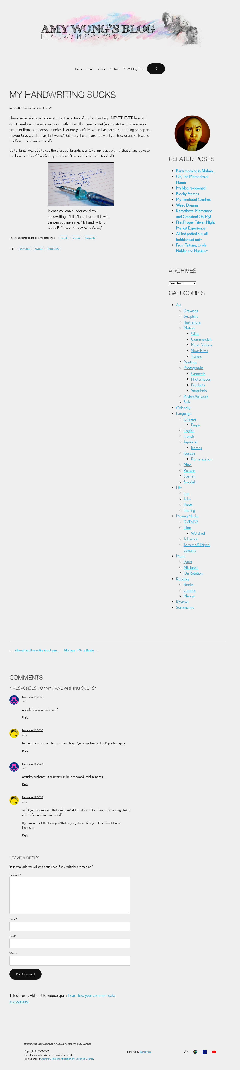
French (189, 436)
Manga (189, 595)
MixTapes (191, 567)
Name (13, 918)
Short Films (199, 350)
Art (178, 304)
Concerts (198, 373)
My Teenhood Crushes (193, 199)
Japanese (191, 441)
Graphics (191, 316)
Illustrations (192, 322)
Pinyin (195, 424)
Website (13, 953)
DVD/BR (191, 521)
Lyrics (188, 561)
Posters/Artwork (196, 396)
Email (12, 936)
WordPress (145, 1051)
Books (189, 584)
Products (198, 384)
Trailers (196, 356)
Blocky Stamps (187, 193)
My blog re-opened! (191, 187)
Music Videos (201, 344)
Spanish (189, 476)
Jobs (187, 498)
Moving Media (187, 515)
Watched (198, 533)
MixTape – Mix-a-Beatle (79, 650)
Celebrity (183, 407)
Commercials (201, 339)
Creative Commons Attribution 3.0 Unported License (66, 1058)
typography (53, 248)
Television (191, 538)
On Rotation (193, 573)
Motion (189, 327)
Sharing (76, 237)
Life (179, 487)
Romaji (196, 447)
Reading (182, 578)
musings (39, 248)
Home (79, 69)
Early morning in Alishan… (195, 170)
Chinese (190, 419)
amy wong (25, 248)
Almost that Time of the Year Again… (37, 650)
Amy (24, 734)
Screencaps (185, 607)
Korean (189, 453)
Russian (189, 470)
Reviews (182, 601)
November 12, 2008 (32, 696)
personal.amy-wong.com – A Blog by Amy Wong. (58, 1044)
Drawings (191, 310)
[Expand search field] (156, 68)
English (64, 237)
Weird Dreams (187, 205)
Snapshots (90, 237)
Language (183, 413)
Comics (190, 590)
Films (187, 527)
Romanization (201, 459)
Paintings (190, 362)
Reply (25, 717)
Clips (195, 333)
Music (180, 556)
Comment (15, 874)
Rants (188, 504)
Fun (186, 493)
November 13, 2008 (32, 763)
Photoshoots (200, 379)
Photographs (193, 367)
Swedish (190, 481)
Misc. (188, 464)
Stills (187, 401)
